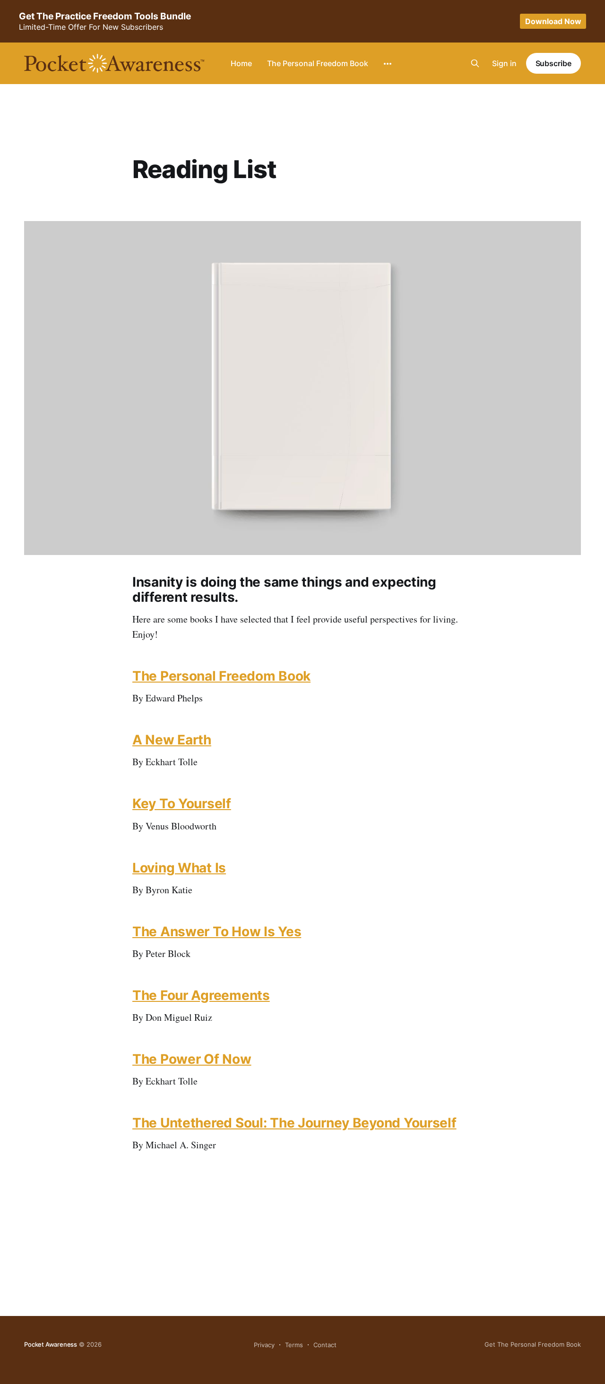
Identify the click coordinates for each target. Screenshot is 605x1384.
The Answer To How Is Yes (216, 931)
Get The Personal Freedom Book (532, 1344)
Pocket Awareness (50, 1344)
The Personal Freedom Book (317, 63)
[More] (387, 64)
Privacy (264, 1345)
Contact (325, 1345)
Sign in (504, 63)
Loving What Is (179, 868)
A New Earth (171, 740)
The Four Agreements (201, 995)
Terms (294, 1345)
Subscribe (553, 63)
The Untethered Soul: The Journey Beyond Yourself (294, 1123)
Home (241, 63)
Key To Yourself (181, 803)
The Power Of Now (191, 1059)
